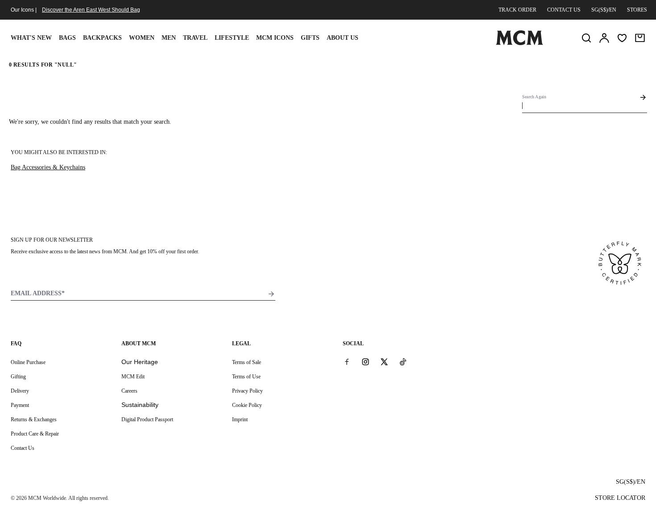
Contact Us (22, 448)
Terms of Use (246, 376)
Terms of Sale (246, 362)
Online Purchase (28, 362)
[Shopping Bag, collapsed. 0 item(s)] (640, 38)
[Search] (586, 38)
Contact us (564, 10)
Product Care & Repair (35, 434)
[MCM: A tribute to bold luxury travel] (519, 43)
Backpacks (102, 37)
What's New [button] (31, 37)
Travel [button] (195, 37)
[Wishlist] (622, 38)
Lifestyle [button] (232, 37)
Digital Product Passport (147, 419)
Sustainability (139, 404)
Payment (20, 405)
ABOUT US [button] (342, 37)
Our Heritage (139, 361)
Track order (517, 10)
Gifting (18, 376)
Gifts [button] (310, 37)
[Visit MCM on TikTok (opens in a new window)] (403, 362)
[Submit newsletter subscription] (271, 294)
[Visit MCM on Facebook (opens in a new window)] (347, 362)
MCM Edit (133, 376)
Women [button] (141, 37)
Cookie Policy (247, 405)
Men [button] (169, 37)
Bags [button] (67, 37)
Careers (129, 391)
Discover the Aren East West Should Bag (91, 10)
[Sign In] (604, 38)
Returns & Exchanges (34, 419)
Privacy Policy (247, 391)
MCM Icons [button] (275, 37)
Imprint (240, 419)
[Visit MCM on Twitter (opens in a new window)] (384, 362)
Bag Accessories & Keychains (48, 167)
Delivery (20, 391)
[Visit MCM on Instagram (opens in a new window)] (365, 362)
